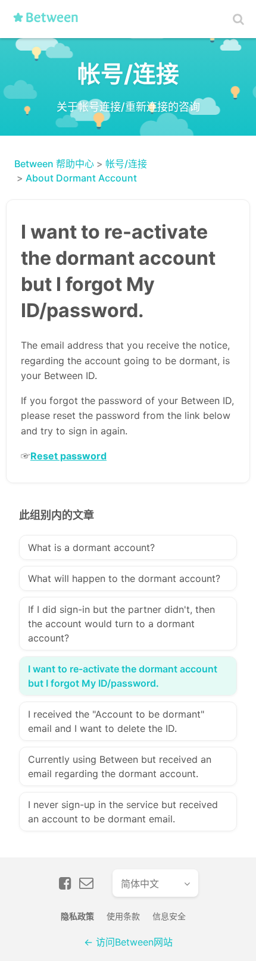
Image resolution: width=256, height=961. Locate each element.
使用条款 (123, 916)
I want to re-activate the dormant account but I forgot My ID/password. (122, 676)
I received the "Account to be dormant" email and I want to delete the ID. (116, 721)
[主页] (49, 22)
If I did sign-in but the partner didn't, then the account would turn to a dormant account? (121, 623)
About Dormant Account (81, 178)
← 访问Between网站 (128, 942)
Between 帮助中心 (54, 164)
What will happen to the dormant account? (124, 578)
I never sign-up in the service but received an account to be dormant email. (123, 812)
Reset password (68, 456)
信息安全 (169, 916)
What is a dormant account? (91, 547)
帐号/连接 (126, 164)
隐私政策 (77, 916)
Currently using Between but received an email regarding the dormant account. (119, 766)
